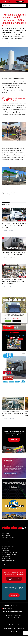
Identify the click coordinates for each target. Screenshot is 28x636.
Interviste (12, 230)
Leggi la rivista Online (14, 579)
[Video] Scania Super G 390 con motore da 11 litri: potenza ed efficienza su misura (14, 253)
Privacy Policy (9, 615)
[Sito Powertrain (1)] (14, 489)
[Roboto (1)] (14, 340)
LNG (13, 194)
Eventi (11, 286)
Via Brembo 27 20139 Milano (10, 605)
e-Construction (5, 550)
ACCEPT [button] (8, 320)
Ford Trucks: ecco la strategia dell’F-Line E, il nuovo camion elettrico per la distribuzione (14, 225)
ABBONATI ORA (14, 440)
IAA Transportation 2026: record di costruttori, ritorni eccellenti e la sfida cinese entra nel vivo (13, 281)
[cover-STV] (14, 368)
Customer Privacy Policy (14, 617)
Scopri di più (14, 595)
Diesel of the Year (6, 556)
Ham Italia (6, 194)
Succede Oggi (12, 418)
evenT (3, 565)
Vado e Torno (5, 533)
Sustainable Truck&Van (8, 537)
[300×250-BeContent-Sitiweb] (14, 468)
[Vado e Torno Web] (6, 1)
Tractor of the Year (6, 558)
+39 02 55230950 (7, 608)
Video (14, 257)
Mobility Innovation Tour (8, 560)
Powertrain (4, 544)
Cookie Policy (17, 615)
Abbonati (20, 1)
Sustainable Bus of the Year (9, 554)
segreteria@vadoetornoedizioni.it (12, 611)
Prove (11, 257)
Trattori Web (5, 548)
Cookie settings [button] (17, 320)
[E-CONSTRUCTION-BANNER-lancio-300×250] (14, 509)
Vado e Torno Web (6, 535)
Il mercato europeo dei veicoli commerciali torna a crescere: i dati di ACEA (12, 413)
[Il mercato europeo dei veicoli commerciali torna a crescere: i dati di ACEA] (13, 403)
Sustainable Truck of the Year (9, 552)
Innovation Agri (6, 562)
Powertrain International (8, 546)
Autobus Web (5, 540)
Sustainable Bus (6, 542)
